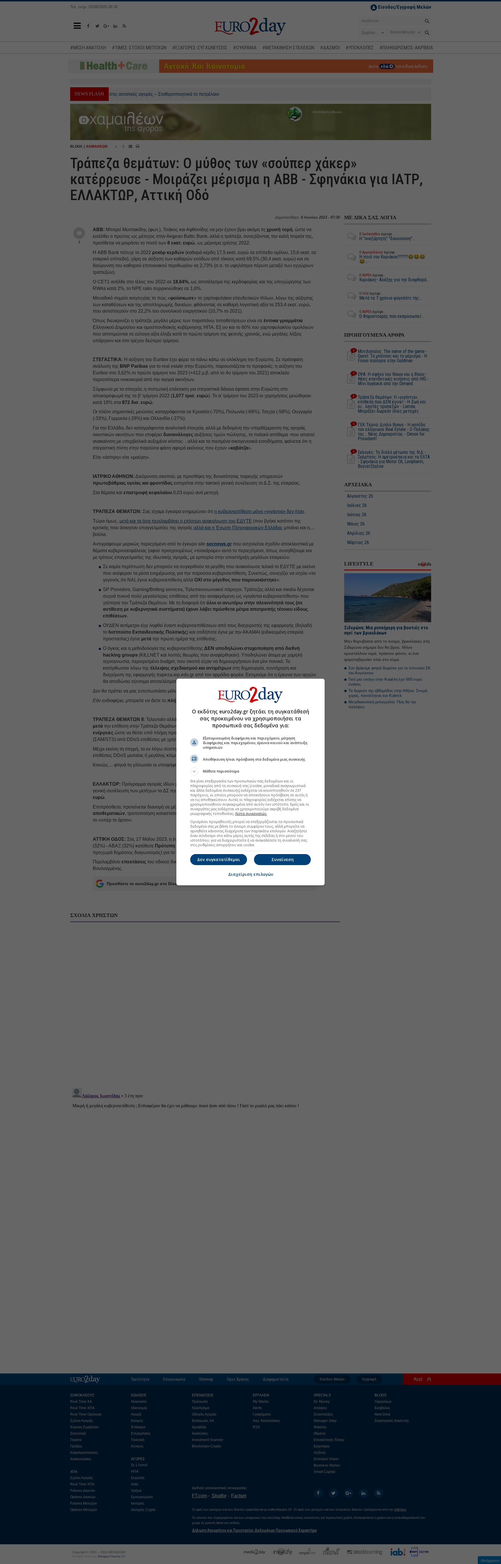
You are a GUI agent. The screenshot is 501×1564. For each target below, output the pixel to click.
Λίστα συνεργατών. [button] (251, 813)
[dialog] (250, 782)
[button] (250, 771)
